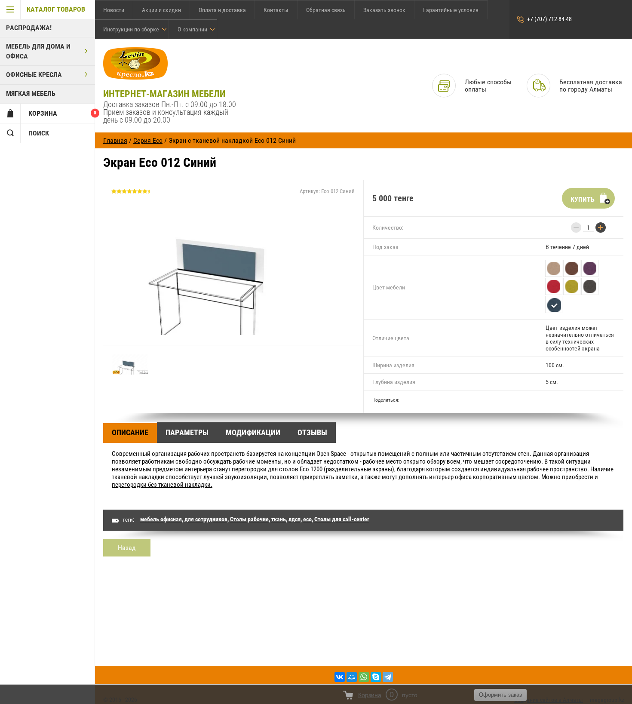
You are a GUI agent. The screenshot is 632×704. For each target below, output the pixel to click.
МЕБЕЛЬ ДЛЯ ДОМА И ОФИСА (38, 51)
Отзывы (312, 432)
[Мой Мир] (352, 677)
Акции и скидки (161, 9)
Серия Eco (148, 140)
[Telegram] (388, 677)
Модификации (253, 432)
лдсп (294, 519)
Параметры (187, 432)
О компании (192, 29)
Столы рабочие (249, 519)
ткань (278, 519)
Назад (127, 548)
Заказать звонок (384, 9)
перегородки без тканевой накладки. (162, 485)
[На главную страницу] (135, 64)
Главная (115, 140)
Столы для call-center (341, 519)
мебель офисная (161, 519)
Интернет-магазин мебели (164, 94)
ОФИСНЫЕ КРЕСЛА (34, 75)
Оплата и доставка (222, 9)
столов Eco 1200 (300, 469)
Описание (130, 432)
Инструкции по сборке (131, 29)
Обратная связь (326, 9)
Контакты (276, 9)
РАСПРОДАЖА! (29, 28)
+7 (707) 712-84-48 (549, 18)
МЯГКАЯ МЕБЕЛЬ (30, 93)
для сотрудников (205, 519)
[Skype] (376, 677)
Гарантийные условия (451, 9)
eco (307, 519)
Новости (113, 9)
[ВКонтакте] (339, 677)
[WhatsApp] (364, 677)
